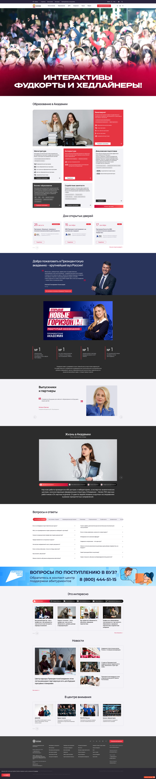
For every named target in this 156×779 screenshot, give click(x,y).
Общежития (66, 752)
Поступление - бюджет (54, 519)
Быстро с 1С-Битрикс (149, 777)
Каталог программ (108, 206)
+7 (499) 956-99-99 (36, 751)
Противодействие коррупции (83, 756)
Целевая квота (113, 519)
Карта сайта (95, 756)
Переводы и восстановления (69, 745)
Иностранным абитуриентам (54, 750)
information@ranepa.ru (37, 752)
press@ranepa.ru (113, 758)
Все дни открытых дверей (116, 247)
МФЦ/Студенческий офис (68, 754)
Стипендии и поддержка (68, 747)
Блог (94, 750)
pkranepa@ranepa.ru (113, 751)
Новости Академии (96, 747)
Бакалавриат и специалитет (54, 745)
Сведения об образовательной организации (38, 746)
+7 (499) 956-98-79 (113, 756)
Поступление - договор (39, 519)
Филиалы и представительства (84, 750)
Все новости (36, 690)
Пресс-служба (95, 752)
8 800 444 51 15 (35, 764)
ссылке (36, 771)
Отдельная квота (93, 519)
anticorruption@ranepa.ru (114, 747)
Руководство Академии (82, 745)
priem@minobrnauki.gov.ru (37, 765)
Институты (80, 747)
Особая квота (103, 519)
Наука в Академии (81, 754)
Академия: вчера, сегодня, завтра (99, 745)
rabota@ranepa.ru (113, 762)
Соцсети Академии (96, 754)
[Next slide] (121, 477)
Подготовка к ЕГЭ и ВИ (53, 754)
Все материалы (118, 632)
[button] (37, 247)
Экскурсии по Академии (53, 756)
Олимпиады (82, 519)
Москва (36, 1)
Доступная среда (67, 750)
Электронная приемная (104, 5)
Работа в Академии (81, 752)
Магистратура (51, 747)
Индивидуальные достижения (69, 519)
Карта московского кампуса (69, 756)
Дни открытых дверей (53, 752)
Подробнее (39, 242)
